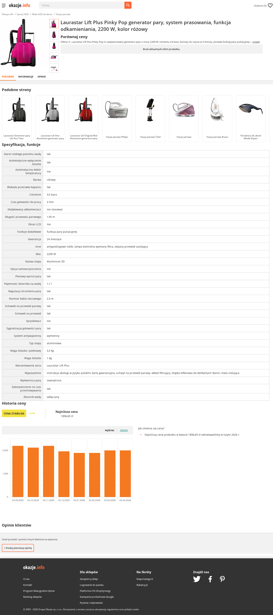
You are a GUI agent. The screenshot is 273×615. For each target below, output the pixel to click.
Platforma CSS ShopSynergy (95, 591)
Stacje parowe (63, 14)
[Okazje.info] (20, 5)
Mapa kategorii (144, 579)
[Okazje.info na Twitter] (197, 579)
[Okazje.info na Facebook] (210, 579)
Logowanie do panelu (92, 585)
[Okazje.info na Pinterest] (222, 579)
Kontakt (27, 585)
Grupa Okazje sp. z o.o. (50, 609)
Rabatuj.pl (142, 585)
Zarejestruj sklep (89, 579)
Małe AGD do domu (42, 14)
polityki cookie (131, 609)
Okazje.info (7, 14)
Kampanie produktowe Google (97, 596)
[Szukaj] (84, 3)
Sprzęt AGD (23, 14)
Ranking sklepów (32, 596)
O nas (26, 579)
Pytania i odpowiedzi (91, 602)
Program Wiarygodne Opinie (39, 591)
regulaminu (113, 609)
